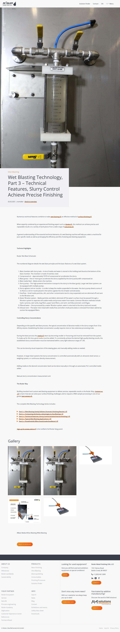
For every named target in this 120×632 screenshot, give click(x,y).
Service (3, 598)
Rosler (68, 224)
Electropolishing (37, 574)
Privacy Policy (114, 628)
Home (4, 9)
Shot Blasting (36, 571)
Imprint (106, 628)
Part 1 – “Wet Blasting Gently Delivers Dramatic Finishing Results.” (42, 412)
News (33, 598)
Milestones (5, 571)
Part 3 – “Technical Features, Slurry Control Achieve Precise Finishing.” (43, 416)
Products (35, 564)
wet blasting (55, 217)
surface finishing (84, 217)
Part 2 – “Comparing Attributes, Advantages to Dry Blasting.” (40, 414)
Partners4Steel (6, 620)
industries (68, 227)
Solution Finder (84, 4)
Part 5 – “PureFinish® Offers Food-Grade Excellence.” (37, 421)
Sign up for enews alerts (25, 429)
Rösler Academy (7, 607)
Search (33, 595)
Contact (95, 4)
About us (5, 564)
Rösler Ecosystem (7, 595)
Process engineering (8, 604)
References (5, 617)
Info (33, 591)
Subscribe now (68, 602)
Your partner (7, 591)
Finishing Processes (38, 580)
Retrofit (4, 601)
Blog (9, 9)
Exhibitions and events (39, 607)
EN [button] (102, 4)
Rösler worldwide (7, 574)
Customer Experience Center (11, 614)
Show (65, 575)
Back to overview (31, 202)
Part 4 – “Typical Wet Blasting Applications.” (34, 419)
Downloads (35, 614)
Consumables (36, 577)
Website (96, 608)
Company (4, 568)
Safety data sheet (37, 611)
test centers (26, 396)
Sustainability (6, 577)
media (40, 336)
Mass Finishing (36, 568)
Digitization (5, 611)
